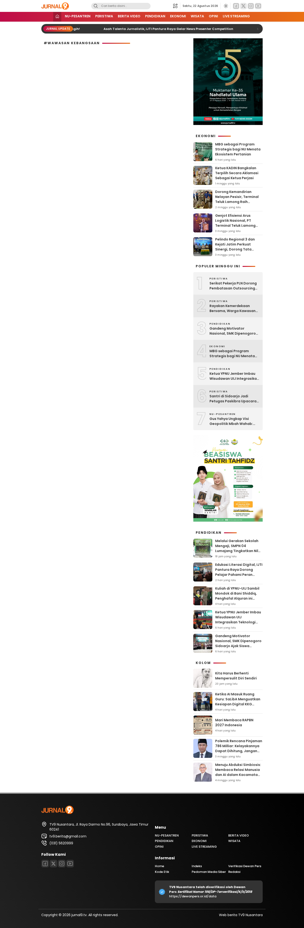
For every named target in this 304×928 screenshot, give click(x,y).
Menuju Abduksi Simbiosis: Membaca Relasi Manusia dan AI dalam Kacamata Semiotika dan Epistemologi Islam (238, 774)
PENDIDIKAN (155, 16)
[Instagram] (250, 6)
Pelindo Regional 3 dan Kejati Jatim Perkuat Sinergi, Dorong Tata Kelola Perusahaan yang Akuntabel (236, 249)
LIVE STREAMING (236, 16)
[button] (176, 6)
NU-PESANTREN (77, 16)
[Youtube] (258, 6)
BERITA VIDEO (129, 16)
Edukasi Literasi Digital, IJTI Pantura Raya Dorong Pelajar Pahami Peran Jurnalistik (238, 572)
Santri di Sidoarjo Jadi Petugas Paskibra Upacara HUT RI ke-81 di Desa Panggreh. (232, 399)
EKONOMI (178, 16)
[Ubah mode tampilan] (225, 6)
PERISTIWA (104, 16)
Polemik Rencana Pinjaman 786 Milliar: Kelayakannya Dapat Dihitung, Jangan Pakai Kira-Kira (238, 748)
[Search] (95, 6)
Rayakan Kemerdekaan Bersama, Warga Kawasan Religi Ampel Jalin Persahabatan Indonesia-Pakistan (232, 308)
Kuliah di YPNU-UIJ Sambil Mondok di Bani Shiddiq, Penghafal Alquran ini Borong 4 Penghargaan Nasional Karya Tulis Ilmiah (238, 598)
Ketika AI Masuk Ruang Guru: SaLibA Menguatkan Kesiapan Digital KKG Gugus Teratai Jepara (237, 702)
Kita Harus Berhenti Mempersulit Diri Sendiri (236, 676)
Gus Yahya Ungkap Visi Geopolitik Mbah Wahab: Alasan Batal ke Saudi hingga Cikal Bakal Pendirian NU (234, 421)
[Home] (57, 17)
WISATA (197, 16)
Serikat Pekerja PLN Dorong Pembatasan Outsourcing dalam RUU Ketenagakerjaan (233, 286)
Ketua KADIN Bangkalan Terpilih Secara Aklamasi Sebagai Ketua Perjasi (236, 173)
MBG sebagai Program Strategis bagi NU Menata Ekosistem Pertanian (238, 149)
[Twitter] (243, 6)
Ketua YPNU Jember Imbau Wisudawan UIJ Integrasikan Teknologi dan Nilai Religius (234, 376)
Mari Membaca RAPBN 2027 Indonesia (234, 722)
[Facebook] (236, 6)
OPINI (213, 16)
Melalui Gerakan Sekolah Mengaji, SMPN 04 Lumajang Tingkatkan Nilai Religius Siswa (238, 548)
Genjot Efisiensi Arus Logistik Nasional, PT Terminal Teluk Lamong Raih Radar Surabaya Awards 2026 (235, 225)
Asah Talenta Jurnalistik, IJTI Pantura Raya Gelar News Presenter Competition (155, 29)
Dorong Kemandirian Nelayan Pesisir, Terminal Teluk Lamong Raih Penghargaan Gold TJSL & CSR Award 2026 (237, 201)
